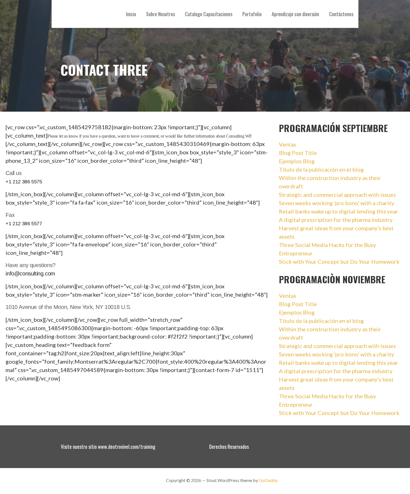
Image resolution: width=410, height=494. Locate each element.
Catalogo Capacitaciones (208, 14)
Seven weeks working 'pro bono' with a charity (336, 203)
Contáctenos (341, 14)
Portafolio (252, 14)
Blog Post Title (298, 152)
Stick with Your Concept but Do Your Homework (339, 261)
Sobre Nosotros (160, 14)
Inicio (131, 14)
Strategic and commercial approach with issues (337, 194)
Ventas (287, 144)
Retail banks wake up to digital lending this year (338, 211)
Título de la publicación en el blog (321, 169)
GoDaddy (268, 480)
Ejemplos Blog (297, 161)
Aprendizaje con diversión (295, 14)
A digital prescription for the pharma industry (335, 219)
